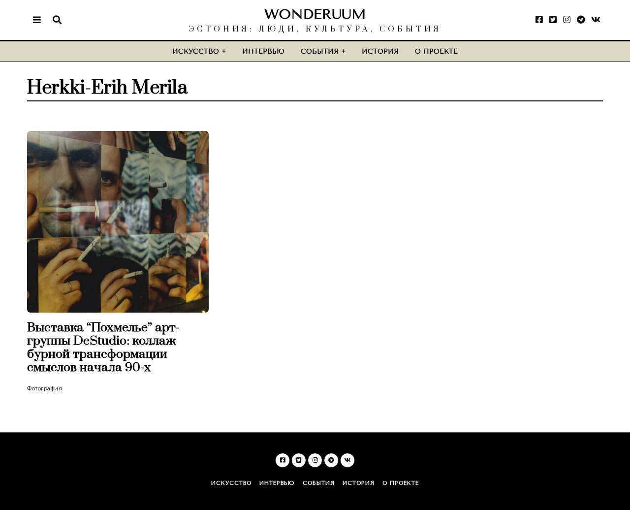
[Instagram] (567, 20)
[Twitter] (553, 20)
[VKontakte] (596, 20)
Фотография (44, 388)
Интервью (263, 51)
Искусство (195, 51)
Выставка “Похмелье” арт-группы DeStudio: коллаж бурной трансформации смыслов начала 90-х (103, 347)
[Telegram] (580, 20)
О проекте (436, 51)
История (380, 51)
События (320, 51)
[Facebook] (539, 20)
